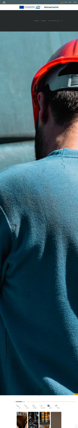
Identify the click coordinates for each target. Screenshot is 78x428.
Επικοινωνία (75, 2)
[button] (0, 213)
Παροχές (66, 2)
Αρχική (62, 2)
